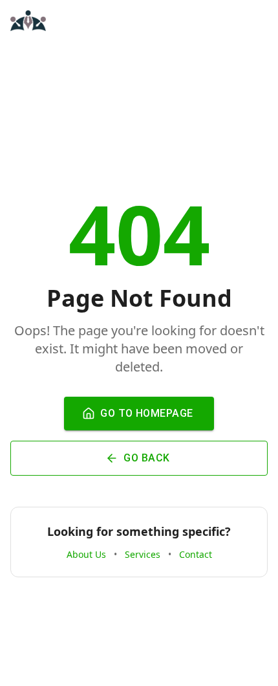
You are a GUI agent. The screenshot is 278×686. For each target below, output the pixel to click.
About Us (86, 554)
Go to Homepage (146, 413)
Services (142, 554)
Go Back (146, 458)
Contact (195, 554)
